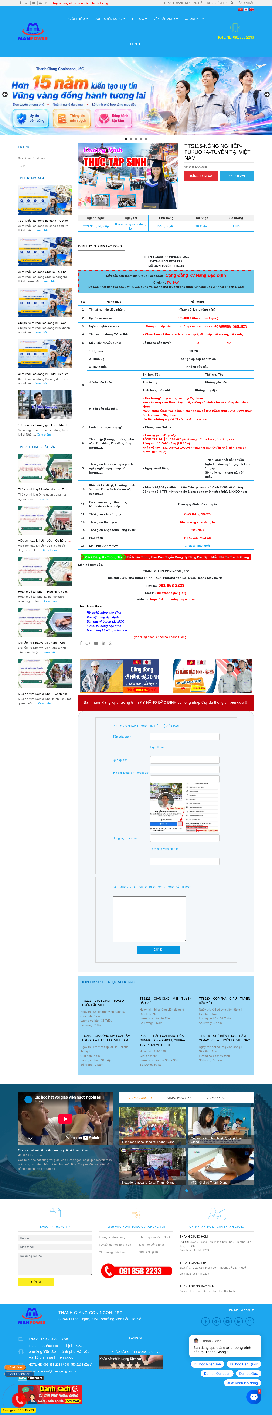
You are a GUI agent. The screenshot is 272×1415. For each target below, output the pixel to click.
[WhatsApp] (47, 3)
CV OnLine (193, 19)
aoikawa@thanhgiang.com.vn (58, 1371)
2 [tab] (131, 139)
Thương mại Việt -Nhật (154, 1237)
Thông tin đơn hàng (112, 1237)
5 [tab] (146, 139)
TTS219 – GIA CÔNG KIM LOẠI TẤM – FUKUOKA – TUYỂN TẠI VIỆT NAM (106, 1038)
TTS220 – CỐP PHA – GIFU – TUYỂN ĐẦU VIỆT (224, 1001)
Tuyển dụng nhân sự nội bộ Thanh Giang (80, 3)
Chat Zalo (15, 1367)
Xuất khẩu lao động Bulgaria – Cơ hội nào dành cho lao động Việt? (43, 222)
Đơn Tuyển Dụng (108, 19)
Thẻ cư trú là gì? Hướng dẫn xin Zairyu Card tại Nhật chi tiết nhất (44, 491)
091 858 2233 (237, 176)
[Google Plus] (26, 3)
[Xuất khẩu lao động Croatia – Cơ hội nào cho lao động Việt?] (45, 251)
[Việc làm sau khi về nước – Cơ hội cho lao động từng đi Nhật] (45, 520)
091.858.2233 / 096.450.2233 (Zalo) (67, 1364)
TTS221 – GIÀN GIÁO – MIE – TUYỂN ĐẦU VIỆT (165, 1001)
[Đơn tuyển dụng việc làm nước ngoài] (136, 96)
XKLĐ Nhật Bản (149, 1252)
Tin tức (138, 19)
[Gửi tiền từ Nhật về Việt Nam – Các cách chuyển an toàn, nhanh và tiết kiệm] (45, 622)
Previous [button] (5, 95)
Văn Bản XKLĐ (164, 19)
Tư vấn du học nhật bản (115, 1244)
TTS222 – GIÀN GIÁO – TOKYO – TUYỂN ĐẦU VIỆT (103, 1003)
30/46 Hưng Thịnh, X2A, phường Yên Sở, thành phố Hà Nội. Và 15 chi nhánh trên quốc (59, 1351)
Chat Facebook (19, 1374)
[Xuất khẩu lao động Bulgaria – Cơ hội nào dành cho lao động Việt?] (45, 199)
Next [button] (267, 95)
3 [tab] (136, 139)
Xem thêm (43, 230)
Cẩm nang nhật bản (112, 1252)
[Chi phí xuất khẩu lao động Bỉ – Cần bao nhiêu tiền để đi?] (45, 302)
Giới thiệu (76, 19)
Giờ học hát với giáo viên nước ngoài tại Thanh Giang (54, 1150)
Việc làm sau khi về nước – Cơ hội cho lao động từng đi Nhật (44, 542)
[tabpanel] (152, 1148)
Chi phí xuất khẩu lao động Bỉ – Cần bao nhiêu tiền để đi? (42, 324)
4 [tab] (141, 139)
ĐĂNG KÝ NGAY (201, 176)
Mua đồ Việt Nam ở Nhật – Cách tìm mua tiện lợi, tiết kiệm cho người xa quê (44, 695)
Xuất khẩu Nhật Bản (31, 158)
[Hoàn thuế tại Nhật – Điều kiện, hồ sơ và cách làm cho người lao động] (45, 571)
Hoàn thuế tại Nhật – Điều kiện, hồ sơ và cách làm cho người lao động (43, 593)
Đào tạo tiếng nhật (151, 1244)
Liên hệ (136, 44)
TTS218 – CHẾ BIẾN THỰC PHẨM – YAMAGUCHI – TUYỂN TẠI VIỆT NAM (224, 1038)
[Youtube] (34, 3)
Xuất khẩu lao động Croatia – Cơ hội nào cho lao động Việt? (42, 273)
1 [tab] (126, 139)
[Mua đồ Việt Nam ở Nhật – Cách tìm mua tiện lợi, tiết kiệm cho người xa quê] (45, 673)
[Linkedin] (41, 3)
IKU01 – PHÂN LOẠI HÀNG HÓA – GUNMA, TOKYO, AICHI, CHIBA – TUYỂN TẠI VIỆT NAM (163, 1040)
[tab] (140, 1098)
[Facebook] (20, 3)
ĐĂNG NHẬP (245, 3)
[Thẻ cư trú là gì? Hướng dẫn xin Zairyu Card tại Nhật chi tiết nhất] (45, 468)
